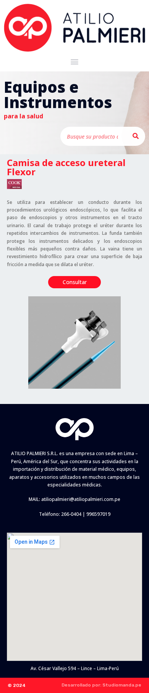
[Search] (135, 136)
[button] (74, 61)
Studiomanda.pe (121, 685)
